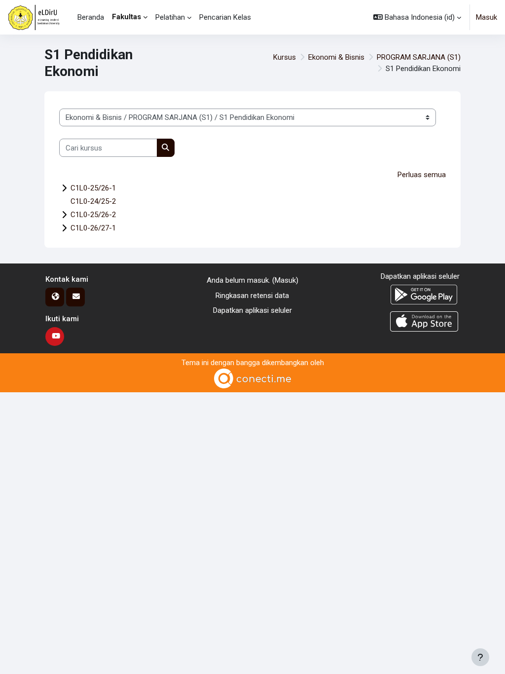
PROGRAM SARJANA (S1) (419, 57)
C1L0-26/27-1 (93, 228)
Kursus (284, 57)
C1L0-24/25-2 (93, 201)
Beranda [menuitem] (90, 17)
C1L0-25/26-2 (93, 214)
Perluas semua (421, 174)
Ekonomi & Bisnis (336, 57)
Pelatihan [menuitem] (170, 17)
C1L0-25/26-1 (93, 188)
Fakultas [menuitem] (126, 16)
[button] (417, 17)
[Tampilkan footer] (480, 657)
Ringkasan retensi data (252, 295)
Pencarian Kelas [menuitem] (225, 17)
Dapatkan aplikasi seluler (252, 310)
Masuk (486, 17)
